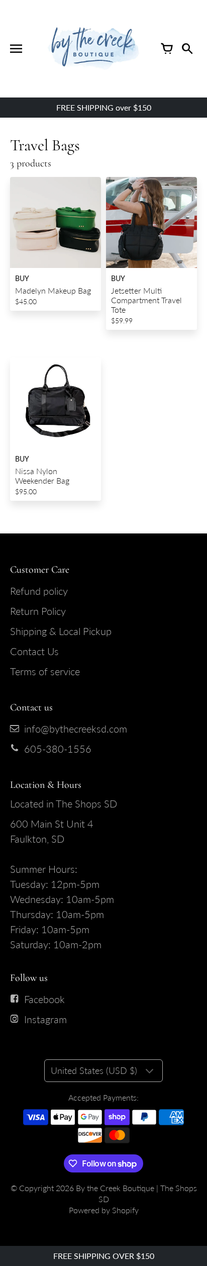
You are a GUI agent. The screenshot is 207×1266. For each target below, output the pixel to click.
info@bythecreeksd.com (75, 728)
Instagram (45, 1019)
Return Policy (38, 611)
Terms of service (45, 671)
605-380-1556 (57, 749)
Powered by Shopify (104, 1210)
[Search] (187, 49)
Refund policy (39, 591)
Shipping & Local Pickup (61, 631)
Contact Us (34, 651)
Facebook (44, 999)
